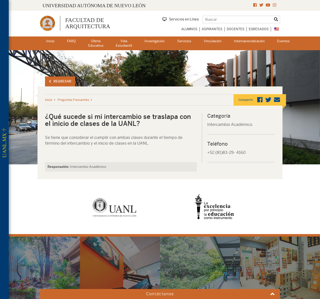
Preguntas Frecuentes (73, 100)
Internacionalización (249, 41)
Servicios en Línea (184, 19)
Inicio (50, 41)
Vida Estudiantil (124, 43)
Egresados (259, 29)
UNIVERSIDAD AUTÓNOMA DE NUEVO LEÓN (94, 5)
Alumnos (189, 29)
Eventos (283, 41)
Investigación (154, 41)
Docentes (235, 29)
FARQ (71, 41)
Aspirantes (212, 29)
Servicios (184, 41)
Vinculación (213, 41)
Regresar (62, 81)
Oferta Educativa (95, 43)
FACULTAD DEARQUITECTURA (87, 23)
